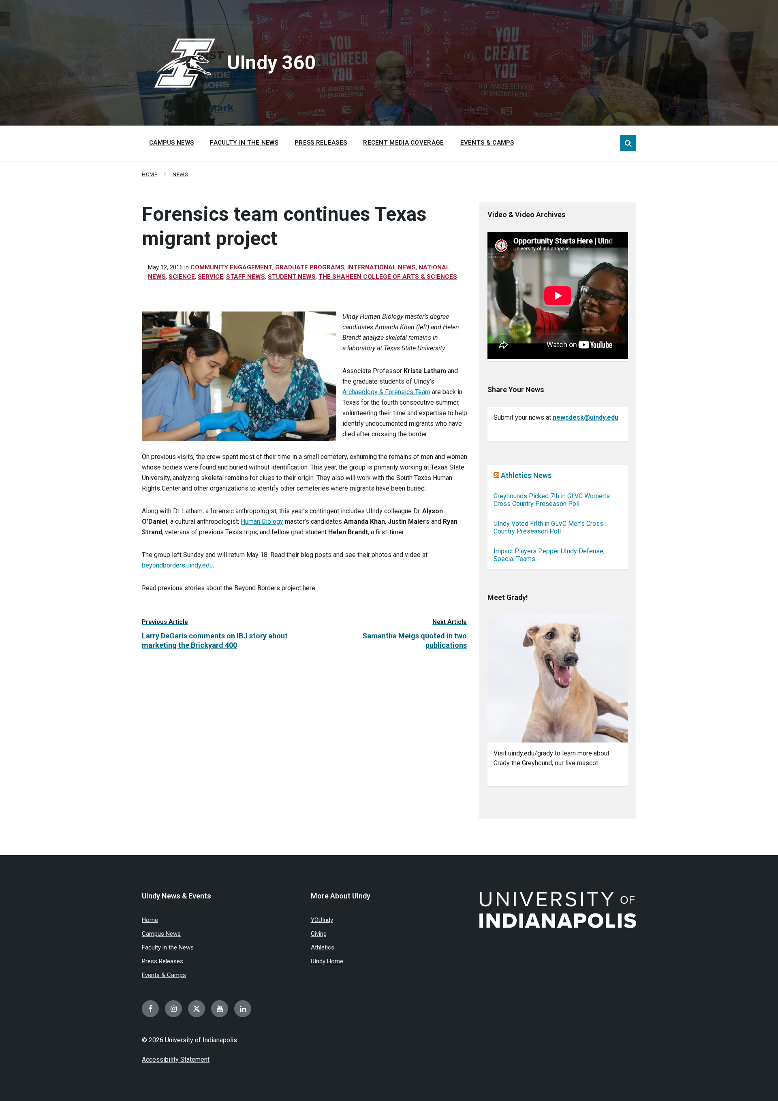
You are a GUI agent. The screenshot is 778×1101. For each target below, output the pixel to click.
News (180, 174)
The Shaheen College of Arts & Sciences (387, 276)
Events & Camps (164, 975)
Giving (319, 933)
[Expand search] (628, 143)
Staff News (245, 276)
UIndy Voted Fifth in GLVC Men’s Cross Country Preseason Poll (548, 527)
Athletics (322, 947)
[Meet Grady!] (557, 679)
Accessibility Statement (175, 1059)
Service (210, 276)
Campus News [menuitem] (171, 142)
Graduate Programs (309, 267)
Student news (292, 276)
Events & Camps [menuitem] (487, 142)
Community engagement (231, 267)
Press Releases (162, 961)
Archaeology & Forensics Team (386, 392)
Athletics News (526, 475)
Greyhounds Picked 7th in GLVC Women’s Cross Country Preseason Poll (552, 500)
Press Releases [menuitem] (321, 142)
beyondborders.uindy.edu (177, 565)
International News (381, 267)
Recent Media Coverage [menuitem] (403, 142)
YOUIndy (322, 920)
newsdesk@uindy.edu (585, 417)
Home (149, 174)
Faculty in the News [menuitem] (244, 142)
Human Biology (262, 521)
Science (182, 276)
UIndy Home (327, 961)
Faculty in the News (168, 947)
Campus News (161, 933)
